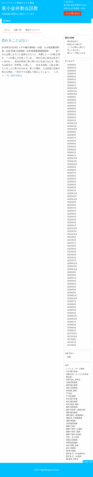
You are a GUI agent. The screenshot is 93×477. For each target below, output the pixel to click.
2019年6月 (71, 304)
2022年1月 (71, 225)
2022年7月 (71, 208)
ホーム (7, 30)
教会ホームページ (33, 30)
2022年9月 (71, 202)
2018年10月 (72, 319)
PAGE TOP (87, 462)
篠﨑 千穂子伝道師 (73, 434)
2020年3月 (71, 290)
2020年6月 (71, 281)
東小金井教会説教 (20, 8)
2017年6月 (71, 345)
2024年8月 (71, 135)
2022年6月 (71, 211)
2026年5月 (71, 74)
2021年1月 (71, 260)
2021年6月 (71, 246)
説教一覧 (17, 30)
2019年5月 (71, 307)
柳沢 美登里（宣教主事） (76, 410)
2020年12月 (72, 263)
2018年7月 (71, 322)
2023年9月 (71, 167)
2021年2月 (71, 258)
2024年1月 (71, 155)
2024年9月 (71, 132)
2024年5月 (71, 144)
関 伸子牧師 (71, 451)
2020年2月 (71, 293)
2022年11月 (72, 196)
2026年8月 (71, 65)
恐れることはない (15, 40)
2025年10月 (72, 94)
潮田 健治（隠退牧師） (75, 415)
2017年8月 (71, 339)
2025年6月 (71, 106)
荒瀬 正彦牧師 (71, 440)
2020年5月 (71, 284)
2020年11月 (72, 266)
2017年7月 (71, 342)
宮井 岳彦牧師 (71, 388)
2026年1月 (71, 85)
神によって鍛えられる (76, 53)
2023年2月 (71, 187)
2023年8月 (71, 170)
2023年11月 (72, 161)
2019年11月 (72, 295)
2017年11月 (72, 333)
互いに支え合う (73, 50)
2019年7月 (71, 301)
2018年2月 (71, 330)
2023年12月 (72, 158)
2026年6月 (71, 71)
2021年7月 (71, 243)
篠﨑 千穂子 (71, 426)
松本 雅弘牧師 (71, 402)
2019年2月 (71, 313)
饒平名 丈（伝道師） (74, 456)
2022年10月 (72, 199)
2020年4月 (71, 287)
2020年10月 (72, 269)
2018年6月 (71, 325)
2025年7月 (71, 103)
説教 (69, 357)
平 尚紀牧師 (71, 396)
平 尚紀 (69, 393)
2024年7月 (71, 138)
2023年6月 (71, 176)
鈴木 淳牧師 (71, 448)
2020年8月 (71, 275)
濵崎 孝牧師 (71, 421)
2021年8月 (71, 240)
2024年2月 (71, 152)
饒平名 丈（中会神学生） (76, 454)
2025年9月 (71, 97)
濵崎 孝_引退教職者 (74, 418)
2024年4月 (71, 147)
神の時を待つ (72, 41)
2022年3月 (71, 220)
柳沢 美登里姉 (71, 407)
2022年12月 (72, 193)
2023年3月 (71, 185)
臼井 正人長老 (72, 437)
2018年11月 (72, 316)
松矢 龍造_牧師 (72, 404)
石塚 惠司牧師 (71, 423)
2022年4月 (71, 217)
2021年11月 (72, 231)
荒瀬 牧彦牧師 (71, 443)
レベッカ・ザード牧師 (75, 369)
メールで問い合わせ (72, 13)
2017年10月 (72, 336)
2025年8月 (71, 100)
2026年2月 (71, 82)
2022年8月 (71, 205)
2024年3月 (71, 150)
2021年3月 (71, 255)
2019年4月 (71, 310)
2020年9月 (71, 272)
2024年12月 (72, 123)
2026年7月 (71, 68)
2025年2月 (71, 117)
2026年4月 (71, 77)
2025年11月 (72, 91)
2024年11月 (72, 126)
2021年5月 (71, 249)
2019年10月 (72, 298)
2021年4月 (71, 252)
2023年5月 (71, 179)
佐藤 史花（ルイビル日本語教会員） (77, 375)
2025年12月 (72, 88)
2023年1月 (71, 190)
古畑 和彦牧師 (71, 382)
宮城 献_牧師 (71, 391)
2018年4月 (71, 328)
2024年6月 (71, 141)
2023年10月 (72, 164)
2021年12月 (72, 228)
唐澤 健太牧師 (71, 385)
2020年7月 (71, 278)
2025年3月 (71, 114)
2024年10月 (72, 129)
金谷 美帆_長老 (72, 445)
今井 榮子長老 (71, 371)
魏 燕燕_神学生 (72, 459)
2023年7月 (71, 173)
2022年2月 (71, 222)
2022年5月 (71, 214)
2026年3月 (71, 79)
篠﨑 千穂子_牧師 (73, 432)
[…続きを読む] (15, 75)
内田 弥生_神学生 (73, 380)
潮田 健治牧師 (71, 412)
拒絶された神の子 (74, 44)
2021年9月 (71, 237)
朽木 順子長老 (71, 399)
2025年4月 (71, 112)
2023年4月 (71, 182)
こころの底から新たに (76, 47)
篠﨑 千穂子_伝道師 (74, 429)
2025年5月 (71, 109)
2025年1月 (71, 120)
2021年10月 (72, 234)
